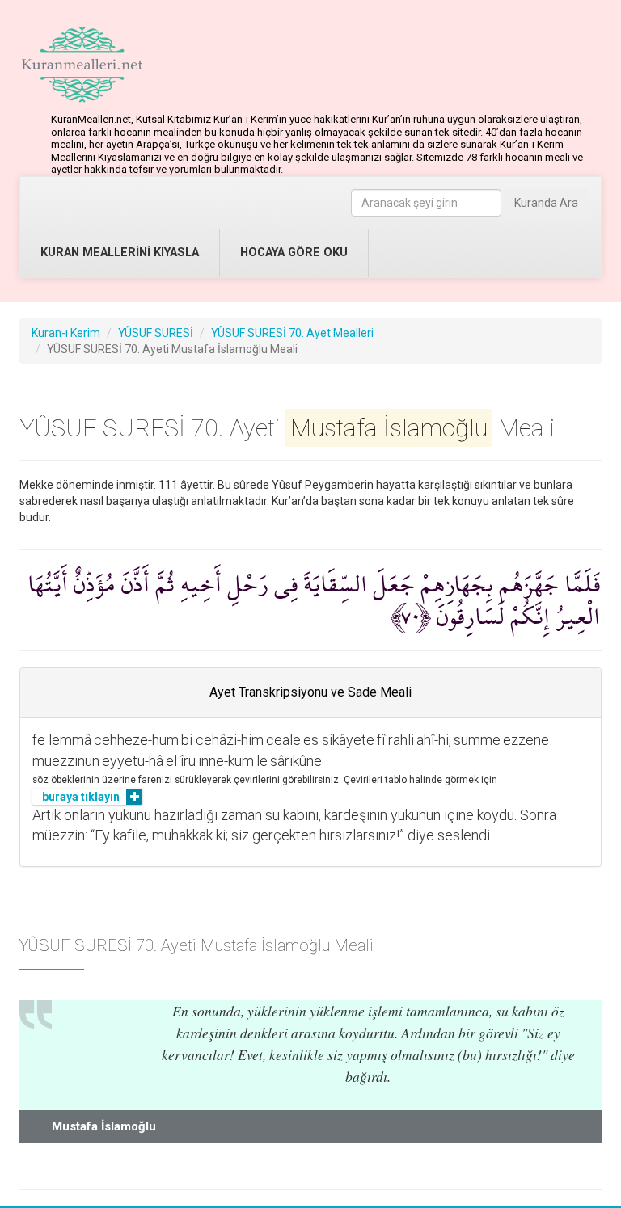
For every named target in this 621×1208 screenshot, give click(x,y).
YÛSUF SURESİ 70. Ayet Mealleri (292, 332)
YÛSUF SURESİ (155, 332)
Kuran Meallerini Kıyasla (119, 252)
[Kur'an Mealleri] (82, 64)
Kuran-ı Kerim (66, 332)
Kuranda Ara (546, 202)
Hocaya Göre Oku (294, 252)
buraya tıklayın (81, 796)
